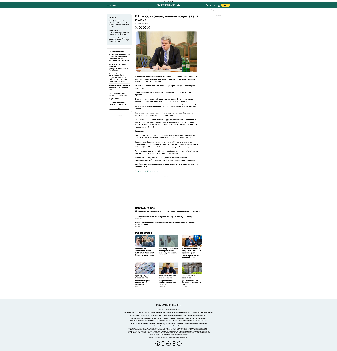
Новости (125, 10)
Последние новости (116, 51)
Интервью (189, 10)
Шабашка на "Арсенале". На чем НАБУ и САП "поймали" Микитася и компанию (144, 252)
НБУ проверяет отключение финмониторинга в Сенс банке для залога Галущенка (191, 280)
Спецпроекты (180, 10)
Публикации (134, 10)
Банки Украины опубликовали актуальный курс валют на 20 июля (118, 32)
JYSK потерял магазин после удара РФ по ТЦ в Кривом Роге (119, 87)
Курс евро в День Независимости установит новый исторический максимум (142, 280)
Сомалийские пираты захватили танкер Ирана (118, 104)
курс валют (152, 171)
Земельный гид (209, 10)
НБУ (145, 171)
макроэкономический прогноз (147, 160)
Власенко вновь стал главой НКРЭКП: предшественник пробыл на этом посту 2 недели (168, 280)
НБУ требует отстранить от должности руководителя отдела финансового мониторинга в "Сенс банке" (119, 57)
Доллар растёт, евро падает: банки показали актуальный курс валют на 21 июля (118, 23)
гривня (138, 171)
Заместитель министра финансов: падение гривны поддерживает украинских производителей (165, 223)
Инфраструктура (151, 10)
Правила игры (162, 10)
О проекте (140, 312)
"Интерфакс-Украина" (183, 319)
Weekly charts (198, 10)
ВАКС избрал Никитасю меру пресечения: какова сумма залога (168, 251)
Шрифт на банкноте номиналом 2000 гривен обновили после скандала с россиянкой (167, 211)
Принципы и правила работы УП (203, 312)
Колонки (142, 10)
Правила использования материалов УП (178, 312)
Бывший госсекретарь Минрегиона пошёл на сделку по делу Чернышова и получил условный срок (191, 253)
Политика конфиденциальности (154, 312)
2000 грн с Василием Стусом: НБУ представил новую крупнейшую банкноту (163, 217)
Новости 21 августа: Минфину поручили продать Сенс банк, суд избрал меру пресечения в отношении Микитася (119, 77)
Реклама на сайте (129, 312)
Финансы (171, 10)
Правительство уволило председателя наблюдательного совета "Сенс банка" (118, 67)
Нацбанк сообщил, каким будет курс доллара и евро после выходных (118, 40)
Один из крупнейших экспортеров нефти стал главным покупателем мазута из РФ (118, 96)
